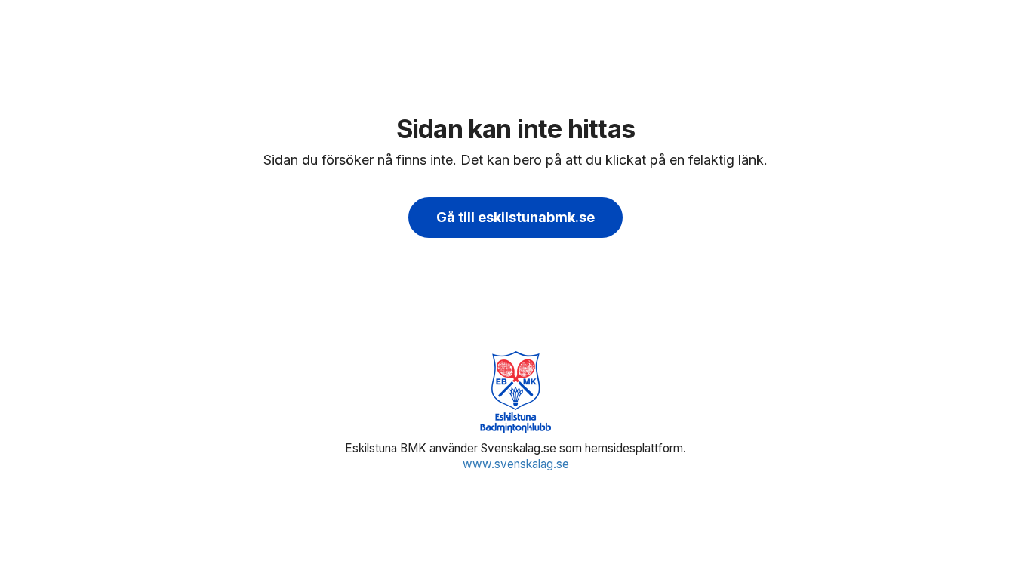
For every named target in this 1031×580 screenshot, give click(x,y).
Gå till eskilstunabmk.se (515, 217)
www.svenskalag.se (516, 464)
